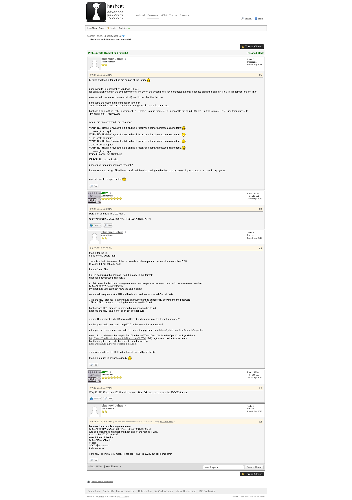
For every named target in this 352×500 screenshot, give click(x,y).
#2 (260, 209)
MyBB (101, 496)
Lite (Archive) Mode (163, 491)
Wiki (164, 15)
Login (113, 28)
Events (184, 15)
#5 (260, 421)
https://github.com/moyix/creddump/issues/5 (113, 343)
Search (248, 18)
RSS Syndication (207, 491)
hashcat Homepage (126, 491)
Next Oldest (96, 466)
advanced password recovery (114, 11)
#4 (260, 388)
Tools (173, 15)
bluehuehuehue (112, 58)
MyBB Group (123, 496)
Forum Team (94, 491)
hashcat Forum (94, 36)
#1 (260, 75)
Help (260, 18)
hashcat (139, 15)
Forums (152, 15)
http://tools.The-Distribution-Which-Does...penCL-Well (117, 338)
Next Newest (112, 466)
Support (108, 36)
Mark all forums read (186, 491)
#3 (260, 248)
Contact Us (108, 491)
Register (123, 28)
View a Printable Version (102, 481)
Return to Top (145, 491)
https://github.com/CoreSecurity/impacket (181, 330)
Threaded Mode (255, 53)
